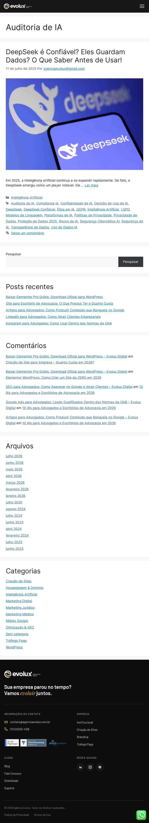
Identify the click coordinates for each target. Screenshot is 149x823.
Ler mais (91, 185)
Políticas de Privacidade (93, 215)
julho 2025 (14, 502)
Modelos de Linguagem (24, 215)
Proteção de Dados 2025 (37, 221)
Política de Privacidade (16, 814)
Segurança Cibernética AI (100, 221)
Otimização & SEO (20, 627)
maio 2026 (14, 469)
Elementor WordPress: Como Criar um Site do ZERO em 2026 (53, 378)
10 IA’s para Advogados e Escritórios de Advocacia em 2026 (69, 408)
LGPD (125, 209)
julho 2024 (14, 516)
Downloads (11, 780)
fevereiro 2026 (17, 489)
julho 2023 (14, 542)
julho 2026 (14, 456)
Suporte (9, 788)
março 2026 (15, 483)
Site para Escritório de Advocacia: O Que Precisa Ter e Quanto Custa (59, 303)
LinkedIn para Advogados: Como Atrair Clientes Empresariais (53, 317)
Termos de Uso (42, 814)
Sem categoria (17, 634)
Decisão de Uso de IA (111, 203)
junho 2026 (14, 463)
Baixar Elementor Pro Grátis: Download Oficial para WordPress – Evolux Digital (66, 356)
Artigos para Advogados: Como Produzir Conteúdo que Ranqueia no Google (65, 310)
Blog (7, 766)
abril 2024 (14, 529)
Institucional (85, 722)
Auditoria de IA (22, 203)
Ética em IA (65, 209)
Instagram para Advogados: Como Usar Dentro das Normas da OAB (59, 323)
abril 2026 (14, 476)
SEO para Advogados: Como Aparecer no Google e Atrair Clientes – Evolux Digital (69, 387)
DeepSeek (14, 209)
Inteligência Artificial (26, 197)
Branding (82, 737)
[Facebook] (100, 767)
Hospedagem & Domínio (24, 588)
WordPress (14, 647)
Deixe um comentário (27, 233)
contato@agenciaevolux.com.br (30, 722)
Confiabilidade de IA (76, 203)
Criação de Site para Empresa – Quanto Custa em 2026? (50, 362)
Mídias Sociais (17, 621)
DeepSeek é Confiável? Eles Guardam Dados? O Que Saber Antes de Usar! (65, 56)
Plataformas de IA (58, 215)
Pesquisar (13, 254)
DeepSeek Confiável (39, 209)
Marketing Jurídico (20, 608)
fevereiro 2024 (17, 535)
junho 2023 (14, 549)
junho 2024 (14, 522)
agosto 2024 (16, 509)
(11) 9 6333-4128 (19, 729)
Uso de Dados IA (64, 227)
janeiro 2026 (15, 496)
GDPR (81, 209)
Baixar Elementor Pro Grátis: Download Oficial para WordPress (54, 297)
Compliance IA (47, 203)
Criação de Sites (18, 581)
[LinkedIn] (80, 767)
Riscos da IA (68, 221)
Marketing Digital (19, 601)
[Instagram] (90, 767)
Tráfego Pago (16, 641)
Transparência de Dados (30, 227)
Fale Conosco (12, 773)
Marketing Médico (20, 614)
